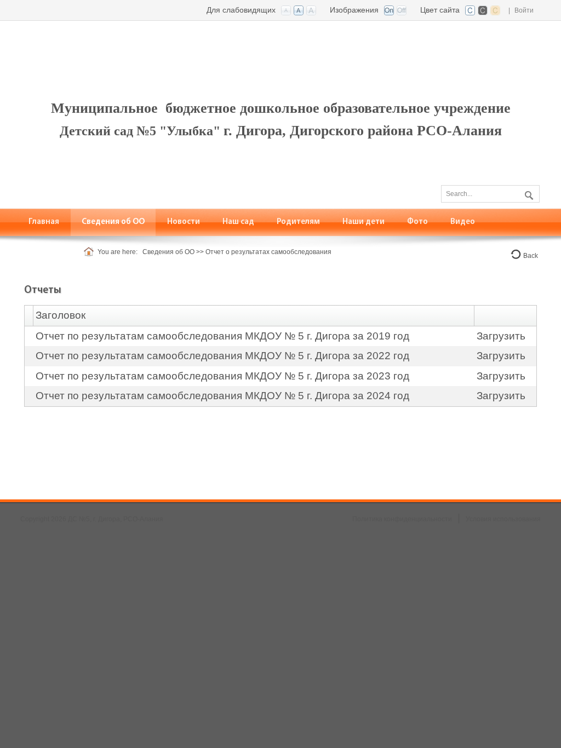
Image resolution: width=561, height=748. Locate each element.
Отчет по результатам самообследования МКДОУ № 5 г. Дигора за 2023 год (222, 376)
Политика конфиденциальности (402, 519)
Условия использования (503, 519)
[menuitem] (113, 222)
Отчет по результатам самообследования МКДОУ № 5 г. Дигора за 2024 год (222, 395)
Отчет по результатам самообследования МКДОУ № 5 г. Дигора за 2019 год (222, 336)
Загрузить (501, 336)
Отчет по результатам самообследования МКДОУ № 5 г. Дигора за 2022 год (222, 355)
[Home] (91, 252)
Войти (524, 10)
